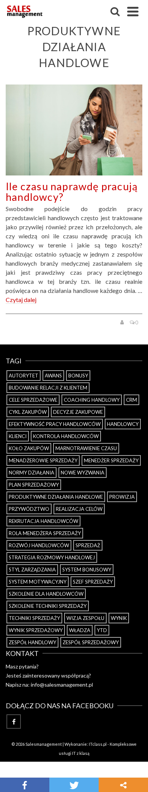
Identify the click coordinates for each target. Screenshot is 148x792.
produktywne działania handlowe (56, 497)
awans (53, 376)
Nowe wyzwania (82, 473)
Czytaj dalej (21, 299)
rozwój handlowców (39, 545)
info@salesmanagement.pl (62, 684)
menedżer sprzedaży (111, 460)
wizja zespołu (85, 618)
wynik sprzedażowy (36, 630)
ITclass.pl (98, 744)
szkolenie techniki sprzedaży (48, 606)
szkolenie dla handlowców (46, 594)
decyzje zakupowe (78, 412)
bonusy (78, 376)
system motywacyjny (37, 582)
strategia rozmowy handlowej (52, 557)
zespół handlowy (32, 642)
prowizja (122, 497)
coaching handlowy (92, 400)
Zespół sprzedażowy (91, 642)
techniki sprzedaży (34, 618)
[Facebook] (13, 721)
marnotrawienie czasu (86, 448)
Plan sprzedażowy (34, 485)
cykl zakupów (28, 412)
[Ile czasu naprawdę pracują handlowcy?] (74, 130)
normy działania (31, 473)
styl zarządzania (32, 570)
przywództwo (29, 509)
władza (79, 630)
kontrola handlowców (66, 436)
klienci (18, 436)
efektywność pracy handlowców (55, 424)
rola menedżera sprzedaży (45, 533)
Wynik (119, 618)
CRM (131, 400)
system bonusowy (86, 570)
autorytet (23, 376)
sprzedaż (88, 545)
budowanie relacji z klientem (48, 388)
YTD (102, 630)
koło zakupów (29, 448)
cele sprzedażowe (33, 400)
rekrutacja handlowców (43, 521)
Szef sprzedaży (93, 582)
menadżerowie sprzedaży (43, 460)
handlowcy (123, 424)
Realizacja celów (79, 509)
